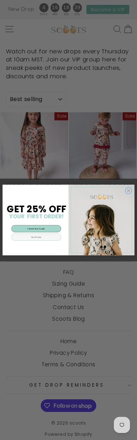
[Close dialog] (128, 190)
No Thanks (36, 237)
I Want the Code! (36, 228)
